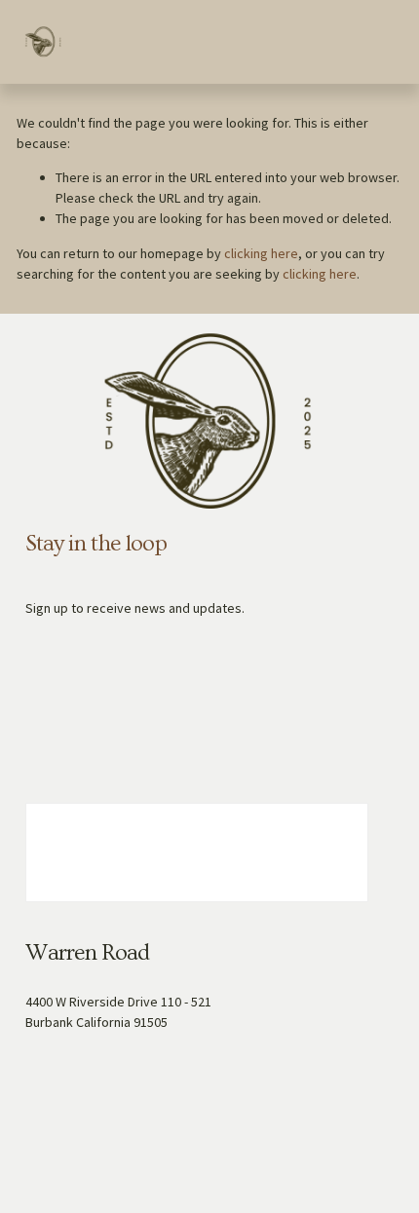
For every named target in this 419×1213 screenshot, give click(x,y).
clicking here (261, 253)
